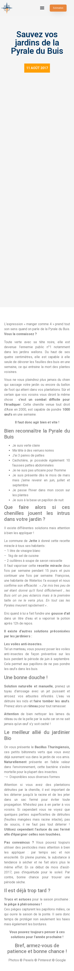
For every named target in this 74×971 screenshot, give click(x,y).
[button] (42, 8)
